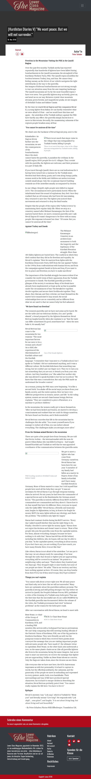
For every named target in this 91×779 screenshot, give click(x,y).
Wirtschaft (51, 746)
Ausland (49, 743)
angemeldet (18, 724)
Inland (49, 740)
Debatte (50, 751)
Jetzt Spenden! (74, 758)
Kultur (49, 748)
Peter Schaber (77, 54)
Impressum (51, 766)
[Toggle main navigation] (82, 5)
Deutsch (18, 50)
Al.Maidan (50, 754)
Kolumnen (50, 756)
